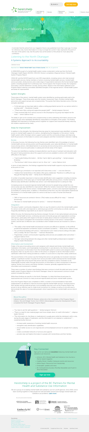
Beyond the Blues (16, 423)
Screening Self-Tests (16, 425)
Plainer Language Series (17, 421)
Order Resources (62, 418)
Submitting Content (74, 428)
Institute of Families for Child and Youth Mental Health (43, 409)
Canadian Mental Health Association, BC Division (40, 400)
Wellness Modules (16, 420)
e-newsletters (53, 352)
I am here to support (40, 12)
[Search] (51, 4)
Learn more (52, 393)
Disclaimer (66, 428)
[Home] (21, 12)
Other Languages (72, 418)
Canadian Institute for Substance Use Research (58, 400)
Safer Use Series (26, 425)
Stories (49, 12)
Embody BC (23, 410)
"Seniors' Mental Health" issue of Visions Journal (32, 67)
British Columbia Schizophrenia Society (23, 400)
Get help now (71, 4)
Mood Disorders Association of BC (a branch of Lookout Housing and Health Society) (57, 410)
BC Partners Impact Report (18, 424)
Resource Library (61, 12)
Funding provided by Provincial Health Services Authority (71, 409)
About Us (47, 418)
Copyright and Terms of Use (56, 428)
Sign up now (44, 375)
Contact (54, 418)
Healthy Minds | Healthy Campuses (20, 427)
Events (72, 12)
